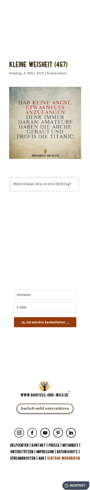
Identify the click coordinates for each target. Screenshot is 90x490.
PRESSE (54, 445)
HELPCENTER (19, 445)
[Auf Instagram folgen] (19, 433)
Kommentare (57, 73)
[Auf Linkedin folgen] (71, 433)
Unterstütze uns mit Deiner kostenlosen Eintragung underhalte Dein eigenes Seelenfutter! (45, 33)
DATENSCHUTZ (67, 452)
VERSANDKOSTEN (23, 458)
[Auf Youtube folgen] (45, 433)
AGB (41, 458)
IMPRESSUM (45, 452)
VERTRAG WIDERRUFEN (63, 458)
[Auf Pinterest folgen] (58, 433)
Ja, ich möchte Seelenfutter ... (45, 322)
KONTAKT (39, 445)
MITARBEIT (70, 445)
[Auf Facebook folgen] (32, 433)
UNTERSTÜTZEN (21, 452)
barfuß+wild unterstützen (45, 408)
